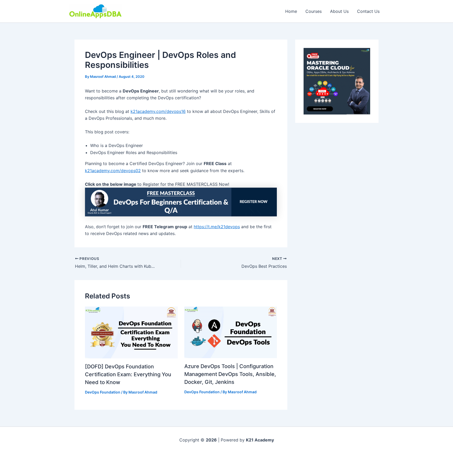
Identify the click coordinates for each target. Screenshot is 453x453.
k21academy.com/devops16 (158, 111)
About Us (339, 11)
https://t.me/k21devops (217, 226)
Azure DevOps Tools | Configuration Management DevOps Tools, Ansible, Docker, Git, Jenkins (230, 374)
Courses (313, 11)
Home (291, 11)
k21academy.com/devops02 (113, 170)
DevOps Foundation (102, 392)
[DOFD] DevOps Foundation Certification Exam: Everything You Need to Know (128, 374)
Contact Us (368, 11)
